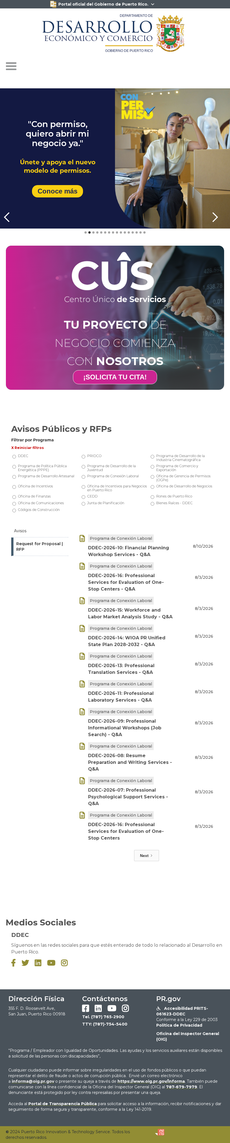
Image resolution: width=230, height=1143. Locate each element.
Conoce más (57, 191)
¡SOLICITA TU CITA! (115, 377)
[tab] (39, 531)
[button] (11, 66)
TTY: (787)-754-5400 (104, 1024)
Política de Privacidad (179, 1025)
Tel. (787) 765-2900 (103, 1016)
